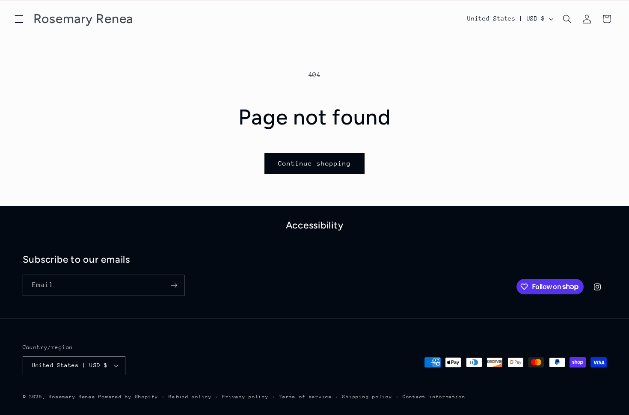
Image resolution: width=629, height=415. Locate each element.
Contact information (434, 397)
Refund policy (190, 397)
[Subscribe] (174, 285)
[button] (19, 19)
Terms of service (305, 397)
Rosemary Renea (72, 397)
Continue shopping (314, 163)
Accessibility (315, 225)
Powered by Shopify (128, 397)
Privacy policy (245, 397)
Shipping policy (367, 397)
